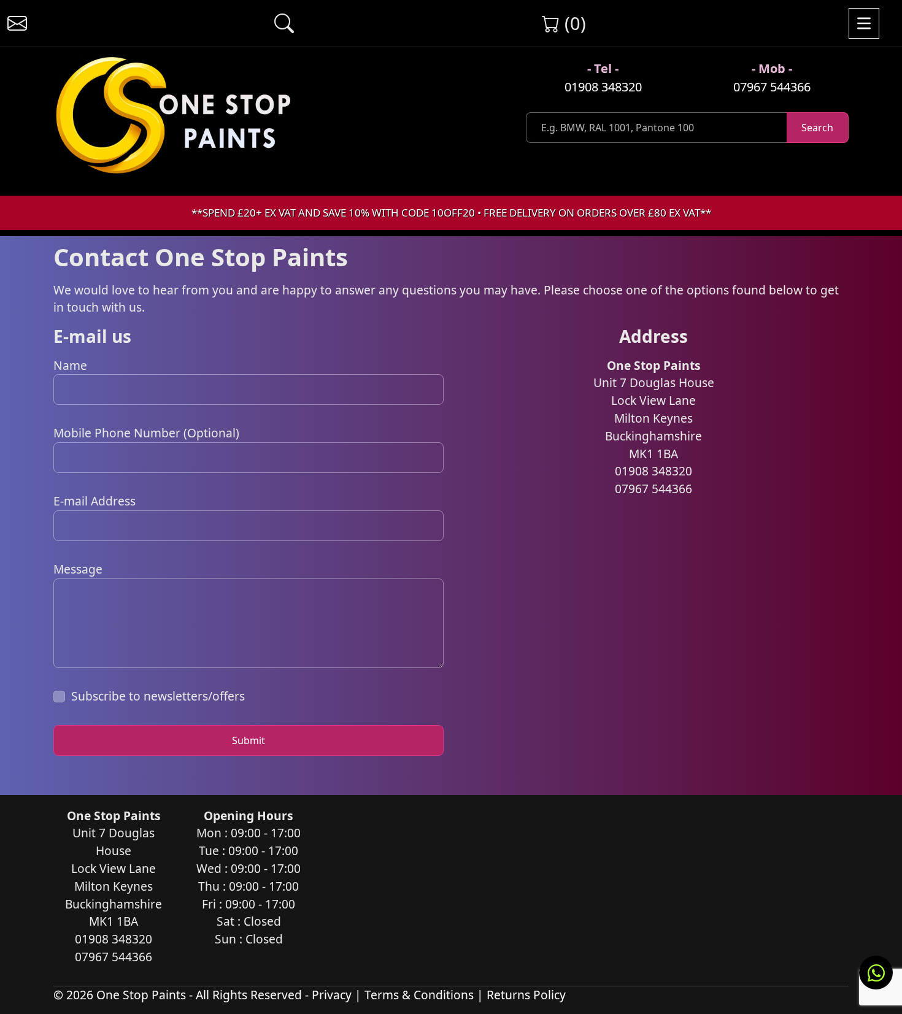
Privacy (332, 994)
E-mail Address (94, 501)
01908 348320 (603, 87)
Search (817, 127)
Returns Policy (526, 994)
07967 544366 (772, 87)
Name (70, 365)
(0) (573, 23)
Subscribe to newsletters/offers (158, 696)
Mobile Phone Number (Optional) (146, 432)
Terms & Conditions (419, 994)
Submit (248, 740)
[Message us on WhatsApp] (876, 972)
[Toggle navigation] (864, 23)
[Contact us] (17, 23)
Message (77, 569)
